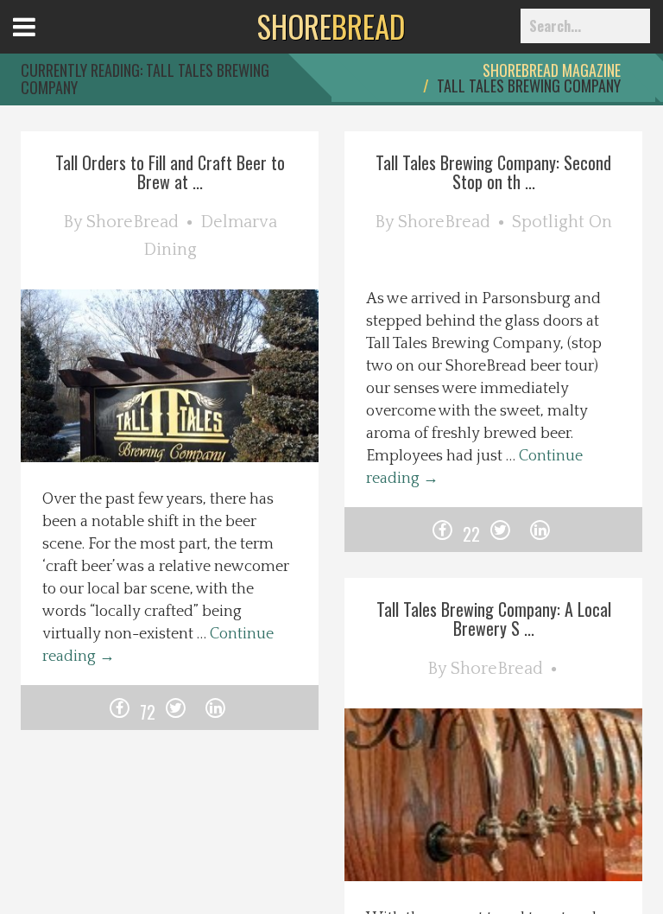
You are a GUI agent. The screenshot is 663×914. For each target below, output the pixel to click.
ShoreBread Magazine (552, 70)
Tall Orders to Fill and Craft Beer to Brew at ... (170, 171)
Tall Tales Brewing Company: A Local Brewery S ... (493, 618)
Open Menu (45, 43)
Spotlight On (562, 222)
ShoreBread (132, 222)
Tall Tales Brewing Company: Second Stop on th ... (493, 171)
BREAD (331, 26)
